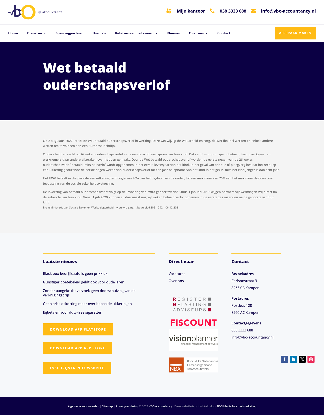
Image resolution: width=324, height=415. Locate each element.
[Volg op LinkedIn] (293, 359)
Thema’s (99, 33)
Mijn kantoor (191, 11)
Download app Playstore (78, 329)
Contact (224, 33)
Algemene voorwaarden (83, 406)
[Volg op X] (302, 359)
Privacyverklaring (127, 406)
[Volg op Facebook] (284, 359)
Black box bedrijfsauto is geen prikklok (75, 273)
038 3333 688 (233, 11)
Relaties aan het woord (134, 33)
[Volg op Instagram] (311, 359)
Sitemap (107, 406)
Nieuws (173, 33)
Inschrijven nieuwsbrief (77, 368)
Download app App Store (77, 348)
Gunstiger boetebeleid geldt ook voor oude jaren (83, 282)
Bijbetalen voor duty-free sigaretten (72, 312)
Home (13, 33)
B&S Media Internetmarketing (236, 406)
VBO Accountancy (160, 406)
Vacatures (177, 273)
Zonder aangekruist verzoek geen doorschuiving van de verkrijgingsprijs (89, 292)
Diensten (34, 33)
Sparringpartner (69, 33)
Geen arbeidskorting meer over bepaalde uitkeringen (87, 303)
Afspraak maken (295, 33)
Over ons (196, 33)
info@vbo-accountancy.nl (288, 11)
